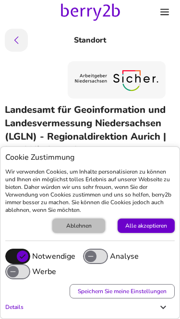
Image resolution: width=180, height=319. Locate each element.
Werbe (44, 271)
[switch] (95, 256)
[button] (87, 307)
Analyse (124, 256)
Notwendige (53, 256)
